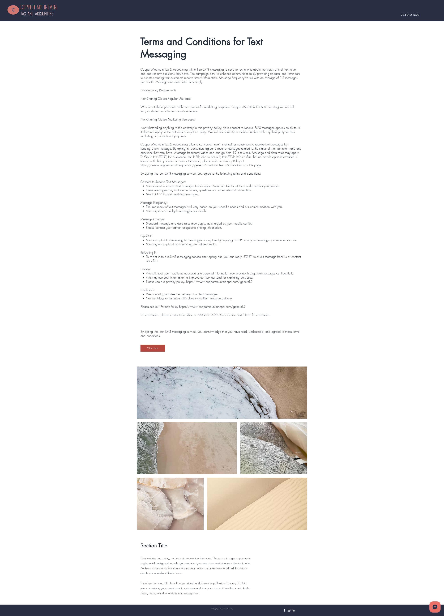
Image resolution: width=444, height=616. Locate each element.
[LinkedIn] (294, 610)
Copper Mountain (40, 7)
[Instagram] (289, 610)
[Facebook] (284, 610)
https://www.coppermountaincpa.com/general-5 (173, 165)
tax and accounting (36, 13)
